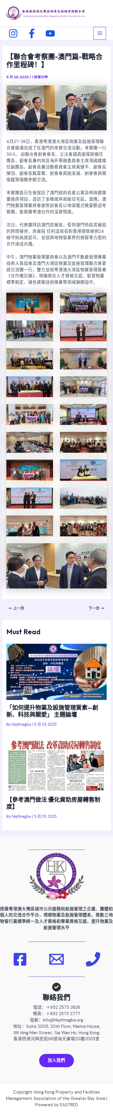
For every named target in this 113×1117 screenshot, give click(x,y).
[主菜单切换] (99, 33)
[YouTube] (50, 33)
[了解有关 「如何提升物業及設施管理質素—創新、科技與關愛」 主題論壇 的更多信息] (56, 671)
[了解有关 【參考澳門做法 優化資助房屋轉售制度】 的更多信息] (56, 765)
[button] (56, 1060)
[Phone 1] (93, 959)
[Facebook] (31, 33)
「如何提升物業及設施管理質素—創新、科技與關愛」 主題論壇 (52, 711)
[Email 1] (56, 959)
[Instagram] (13, 33)
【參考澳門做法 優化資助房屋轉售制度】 (53, 803)
